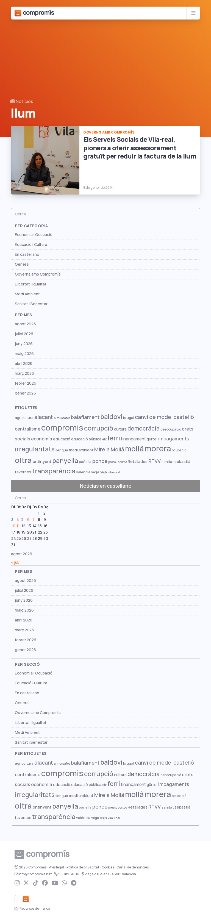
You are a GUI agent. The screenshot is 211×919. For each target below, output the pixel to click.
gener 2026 (25, 393)
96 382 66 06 (68, 874)
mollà (134, 449)
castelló (183, 417)
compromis (62, 427)
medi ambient (81, 450)
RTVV (154, 461)
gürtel (152, 439)
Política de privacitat (82, 867)
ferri (113, 438)
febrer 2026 (25, 383)
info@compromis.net (35, 874)
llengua (61, 450)
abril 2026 (23, 363)
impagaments (173, 438)
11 (18, 525)
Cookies (108, 867)
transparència (53, 471)
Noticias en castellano (105, 486)
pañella (85, 461)
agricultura (24, 417)
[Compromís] (34, 13)
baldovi (111, 416)
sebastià (182, 461)
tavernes (23, 472)
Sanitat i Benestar (31, 303)
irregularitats (35, 449)
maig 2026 (24, 353)
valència (83, 472)
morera (158, 448)
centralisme (27, 429)
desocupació (170, 429)
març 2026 (24, 373)
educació (61, 439)
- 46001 (110, 874)
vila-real (114, 472)
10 (13, 525)
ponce (99, 461)
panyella (65, 460)
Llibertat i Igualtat (30, 284)
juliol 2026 (24, 333)
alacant (43, 417)
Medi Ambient (27, 293)
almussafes (62, 418)
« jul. (15, 562)
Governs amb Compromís (38, 274)
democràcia (143, 428)
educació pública (86, 439)
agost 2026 (25, 323)
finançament (133, 439)
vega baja (99, 472)
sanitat (168, 461)
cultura (120, 429)
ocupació (179, 450)
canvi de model (154, 417)
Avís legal (56, 867)
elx (104, 439)
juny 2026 (24, 343)
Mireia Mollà (109, 449)
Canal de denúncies (132, 867)
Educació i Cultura (31, 244)
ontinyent (42, 461)
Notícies (24, 101)
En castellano (27, 254)
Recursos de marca (34, 908)
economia (41, 439)
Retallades (138, 461)
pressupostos (117, 462)
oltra (23, 460)
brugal (128, 417)
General (22, 264)
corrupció (98, 428)
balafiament (85, 417)
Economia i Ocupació (33, 234)
